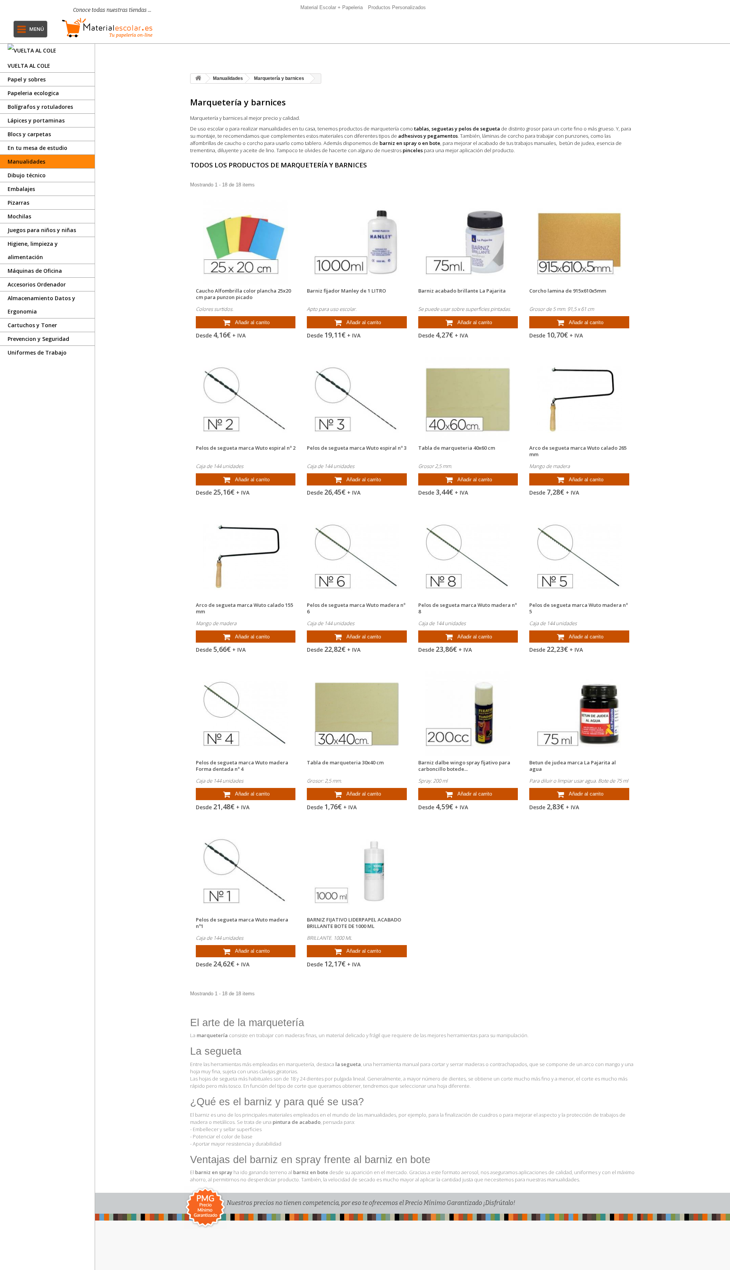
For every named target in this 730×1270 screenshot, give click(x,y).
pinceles (413, 150)
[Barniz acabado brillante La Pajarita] (468, 242)
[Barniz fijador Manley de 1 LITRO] (357, 242)
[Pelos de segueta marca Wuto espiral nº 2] (246, 399)
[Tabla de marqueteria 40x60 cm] (468, 399)
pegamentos (442, 135)
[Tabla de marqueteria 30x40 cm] (357, 713)
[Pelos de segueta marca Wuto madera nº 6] (357, 556)
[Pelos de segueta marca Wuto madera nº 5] (579, 556)
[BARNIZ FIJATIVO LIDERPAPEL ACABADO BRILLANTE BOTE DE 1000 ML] (357, 871)
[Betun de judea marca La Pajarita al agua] (579, 713)
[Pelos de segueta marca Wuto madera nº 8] (468, 556)
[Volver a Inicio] (198, 78)
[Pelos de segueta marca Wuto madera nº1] (246, 871)
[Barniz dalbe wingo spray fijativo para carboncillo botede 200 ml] (468, 713)
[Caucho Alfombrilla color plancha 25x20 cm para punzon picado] (246, 242)
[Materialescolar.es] (107, 28)
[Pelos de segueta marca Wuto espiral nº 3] (357, 399)
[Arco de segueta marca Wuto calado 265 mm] (579, 399)
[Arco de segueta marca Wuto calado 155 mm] (246, 556)
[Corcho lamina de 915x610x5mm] (579, 242)
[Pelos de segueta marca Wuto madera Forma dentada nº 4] (246, 713)
